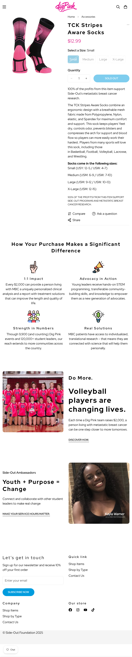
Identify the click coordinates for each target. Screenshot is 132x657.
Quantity (74, 70)
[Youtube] (85, 610)
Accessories (88, 16)
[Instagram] (78, 610)
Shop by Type (78, 570)
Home (71, 16)
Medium (89, 60)
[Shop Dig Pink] (66, 7)
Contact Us (76, 576)
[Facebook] (70, 610)
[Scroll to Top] (125, 638)
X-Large (119, 60)
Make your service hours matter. (26, 514)
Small (74, 60)
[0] (125, 7)
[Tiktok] (93, 610)
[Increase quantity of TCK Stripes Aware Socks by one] (86, 78)
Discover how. (79, 440)
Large (104, 60)
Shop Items (76, 564)
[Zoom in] (59, 21)
